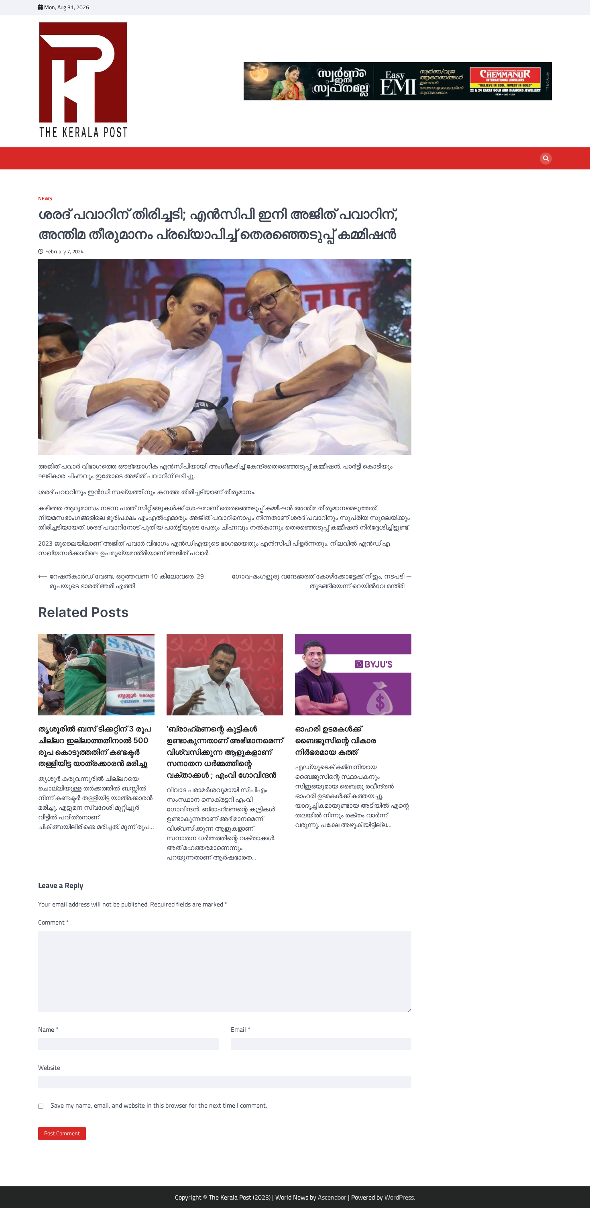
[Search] (546, 159)
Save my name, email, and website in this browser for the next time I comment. (159, 1105)
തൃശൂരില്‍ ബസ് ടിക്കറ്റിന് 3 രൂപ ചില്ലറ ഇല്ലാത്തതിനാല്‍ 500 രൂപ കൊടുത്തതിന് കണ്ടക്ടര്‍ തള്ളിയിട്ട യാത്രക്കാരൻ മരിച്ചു (94, 746)
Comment (53, 922)
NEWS (45, 199)
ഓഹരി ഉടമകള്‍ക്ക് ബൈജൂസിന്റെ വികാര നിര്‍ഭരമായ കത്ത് (335, 740)
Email (240, 1029)
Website (49, 1067)
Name (48, 1029)
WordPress (399, 1197)
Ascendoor (332, 1197)
